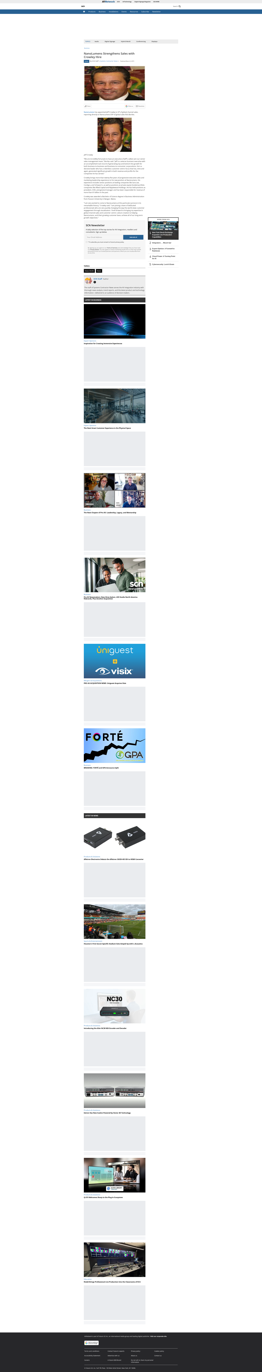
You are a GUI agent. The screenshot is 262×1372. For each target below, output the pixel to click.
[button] (177, 6)
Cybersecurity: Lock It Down (163, 264)
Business (102, 12)
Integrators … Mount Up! (161, 243)
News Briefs (89, 271)
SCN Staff (95, 61)
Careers (87, 1360)
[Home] (108, 1)
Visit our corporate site (158, 1336)
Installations (113, 12)
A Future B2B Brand (114, 1360)
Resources (134, 12)
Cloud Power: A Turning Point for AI (163, 257)
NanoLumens (89, 112)
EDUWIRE (156, 1)
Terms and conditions (91, 1351)
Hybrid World (125, 41)
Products (91, 12)
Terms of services (112, 248)
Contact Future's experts (116, 1351)
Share (89, 106)
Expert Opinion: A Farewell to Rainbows (163, 250)
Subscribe (145, 12)
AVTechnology (127, 1)
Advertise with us (114, 1356)
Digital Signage (110, 41)
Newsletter (156, 12)
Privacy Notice (94, 249)
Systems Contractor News (109, 61)
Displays (154, 41)
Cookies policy (159, 1351)
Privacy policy (135, 1351)
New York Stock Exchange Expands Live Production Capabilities (162, 235)
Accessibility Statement (92, 1356)
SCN (118, 1)
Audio (97, 41)
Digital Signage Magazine (142, 1)
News (86, 61)
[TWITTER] (95, 282)
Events (124, 12)
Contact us (158, 1356)
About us (134, 1356)
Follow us (130, 106)
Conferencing (141, 41)
